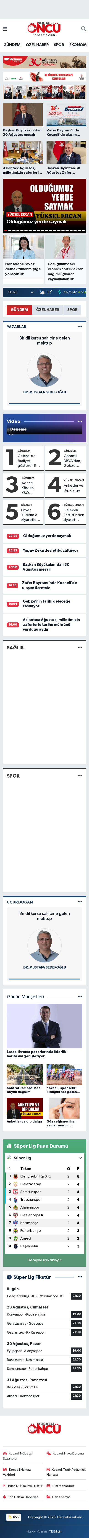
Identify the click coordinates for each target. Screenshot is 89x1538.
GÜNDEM (11, 45)
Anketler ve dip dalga (73, 488)
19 (79, 230)
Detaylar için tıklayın (45, 1260)
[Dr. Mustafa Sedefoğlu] (44, 370)
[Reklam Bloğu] (44, 62)
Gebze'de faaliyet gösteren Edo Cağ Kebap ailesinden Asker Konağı (29, 461)
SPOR (59, 45)
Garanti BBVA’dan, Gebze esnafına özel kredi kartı (72, 461)
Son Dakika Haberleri (23, 1497)
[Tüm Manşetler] (80, 997)
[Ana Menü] (5, 29)
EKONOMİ (78, 45)
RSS (16, 1517)
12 (50, 230)
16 (67, 230)
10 (42, 230)
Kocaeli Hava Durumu (68, 1453)
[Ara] (83, 29)
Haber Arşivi (61, 1497)
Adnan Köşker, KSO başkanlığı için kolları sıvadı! (30, 488)
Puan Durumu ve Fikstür (25, 1486)
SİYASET (26, 505)
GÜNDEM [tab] (19, 310)
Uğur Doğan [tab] (20, 902)
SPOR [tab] (72, 310)
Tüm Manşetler (63, 1486)
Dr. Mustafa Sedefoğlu (44, 392)
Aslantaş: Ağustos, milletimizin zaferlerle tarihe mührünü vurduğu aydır (51, 625)
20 (83, 230)
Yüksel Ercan (74, 480)
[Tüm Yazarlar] (80, 327)
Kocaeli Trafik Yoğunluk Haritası (66, 1472)
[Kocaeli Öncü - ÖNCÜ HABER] (44, 27)
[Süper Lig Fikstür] (80, 1277)
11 (46, 230)
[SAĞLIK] (80, 648)
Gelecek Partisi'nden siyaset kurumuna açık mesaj (73, 515)
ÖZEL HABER (37, 45)
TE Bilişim (55, 1531)
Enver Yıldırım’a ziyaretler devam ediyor (29, 515)
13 (54, 230)
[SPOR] (80, 776)
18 (75, 230)
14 (58, 230)
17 (71, 230)
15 (63, 230)
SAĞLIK (15, 647)
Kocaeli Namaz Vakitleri (17, 1472)
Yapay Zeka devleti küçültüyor (50, 550)
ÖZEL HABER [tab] (47, 310)
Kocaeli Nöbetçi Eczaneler (17, 1456)
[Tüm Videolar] (80, 421)
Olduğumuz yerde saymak (47, 536)
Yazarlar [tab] (16, 327)
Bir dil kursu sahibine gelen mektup (44, 340)
